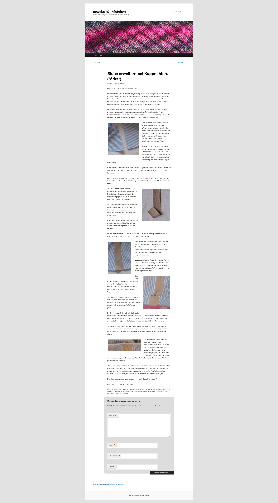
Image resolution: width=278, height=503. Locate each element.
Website (111, 466)
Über (101, 55)
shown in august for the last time (137, 109)
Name (112, 445)
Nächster (181, 62)
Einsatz (127, 391)
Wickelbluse (151, 391)
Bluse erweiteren (119, 391)
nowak (125, 389)
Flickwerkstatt (134, 389)
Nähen (142, 389)
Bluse (111, 391)
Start (95, 55)
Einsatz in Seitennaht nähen (138, 391)
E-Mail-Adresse (114, 455)
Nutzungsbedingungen (108, 484)
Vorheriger (97, 62)
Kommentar (113, 415)
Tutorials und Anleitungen (152, 389)
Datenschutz (120, 484)
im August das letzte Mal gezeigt (146, 93)
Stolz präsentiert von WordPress (139, 495)
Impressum (96, 484)
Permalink (125, 393)
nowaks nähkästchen (109, 11)
